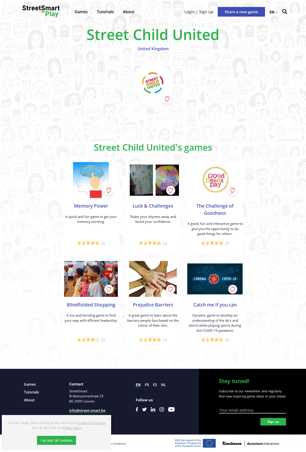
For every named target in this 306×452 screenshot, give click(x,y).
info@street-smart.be (87, 410)
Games (81, 11)
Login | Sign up (198, 11)
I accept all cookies (56, 440)
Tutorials (105, 11)
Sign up (273, 422)
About (128, 11)
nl (163, 384)
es (155, 384)
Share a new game (241, 11)
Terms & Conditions (113, 443)
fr (147, 384)
